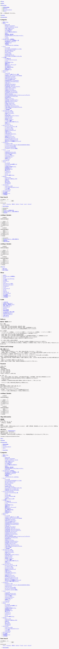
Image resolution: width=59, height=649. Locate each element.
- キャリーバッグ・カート (8, 284)
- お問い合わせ (6, 315)
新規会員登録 (5, 444)
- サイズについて (6, 306)
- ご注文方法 (5, 302)
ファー (4, 204)
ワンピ (21, 204)
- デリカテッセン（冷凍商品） (9, 276)
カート (4, 447)
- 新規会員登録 (6, 310)
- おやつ (4, 275)
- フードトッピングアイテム (8, 278)
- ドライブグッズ (6, 288)
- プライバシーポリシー (8, 314)
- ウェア (4, 282)
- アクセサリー (6, 286)
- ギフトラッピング (7, 293)
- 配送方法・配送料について (8, 304)
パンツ (25, 204)
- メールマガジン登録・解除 (8, 311)
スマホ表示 (5, 270)
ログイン (4, 445)
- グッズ (4, 289)
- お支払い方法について (8, 303)
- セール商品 (5, 294)
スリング (29, 204)
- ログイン (5, 308)
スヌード (17, 204)
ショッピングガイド (7, 446)
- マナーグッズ (6, 292)
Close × (1, 438)
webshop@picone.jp (11, 430)
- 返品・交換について (7, 305)
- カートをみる (6, 309)
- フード (4, 277)
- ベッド (4, 287)
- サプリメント (6, 281)
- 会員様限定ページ (7, 295)
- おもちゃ (5, 290)
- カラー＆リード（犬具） (8, 283)
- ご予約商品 (5, 296)
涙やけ (13, 204)
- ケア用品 (5, 279)
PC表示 (5, 268)
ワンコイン (8, 204)
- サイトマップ (6, 316)
